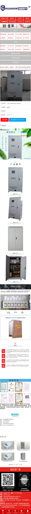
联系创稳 (27, 21)
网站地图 (6, 498)
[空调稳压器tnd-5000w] (7, 456)
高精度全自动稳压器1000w (23, 450)
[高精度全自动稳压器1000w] (23, 445)
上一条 (15, 464)
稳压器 (12, 18)
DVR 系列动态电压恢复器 (27, 38)
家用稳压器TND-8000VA (7, 450)
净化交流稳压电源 (12, 34)
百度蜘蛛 (11, 498)
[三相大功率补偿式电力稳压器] (15, 85)
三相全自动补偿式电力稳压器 (19, 38)
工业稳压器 (2, 38)
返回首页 (11, 464)
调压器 (27, 18)
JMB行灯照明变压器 (12, 49)
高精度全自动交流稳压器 (27, 34)
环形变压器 (26, 46)
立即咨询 (4, 120)
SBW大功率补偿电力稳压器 (19, 34)
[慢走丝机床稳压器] (23, 456)
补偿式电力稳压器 (9, 405)
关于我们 (19, 21)
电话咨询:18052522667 (17, 120)
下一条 (20, 464)
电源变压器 (2, 46)
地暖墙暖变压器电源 (27, 49)
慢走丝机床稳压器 (23, 461)
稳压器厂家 (9, 503)
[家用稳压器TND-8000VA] (7, 445)
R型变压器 (2, 49)
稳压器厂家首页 (4, 19)
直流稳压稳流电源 (15, 58)
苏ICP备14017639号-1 (10, 500)
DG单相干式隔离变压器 (19, 49)
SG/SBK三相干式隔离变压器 (12, 46)
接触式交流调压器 (15, 53)
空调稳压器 (10, 38)
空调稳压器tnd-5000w (8, 461)
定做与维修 (12, 21)
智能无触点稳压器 (4, 34)
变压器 (20, 18)
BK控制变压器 (19, 46)
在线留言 (16, 498)
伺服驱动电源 (4, 22)
